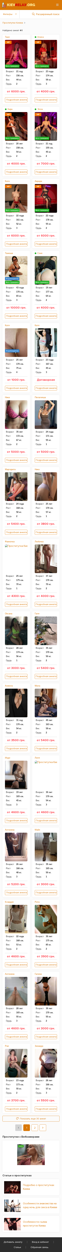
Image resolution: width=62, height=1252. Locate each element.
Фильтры (7, 14)
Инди (7, 758)
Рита (37, 902)
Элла (40, 109)
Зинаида (39, 1046)
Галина (38, 974)
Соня (39, 253)
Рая (7, 1046)
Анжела (9, 686)
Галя (37, 613)
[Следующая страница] (43, 1127)
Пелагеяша (40, 397)
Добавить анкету (13, 1242)
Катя (7, 181)
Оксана (8, 613)
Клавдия (9, 902)
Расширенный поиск (48, 14)
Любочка (39, 541)
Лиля (37, 758)
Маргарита (10, 469)
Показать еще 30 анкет (33, 1118)
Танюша (9, 253)
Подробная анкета (16, 99)
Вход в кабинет (40, 1242)
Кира (9, 109)
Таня (7, 37)
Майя (37, 830)
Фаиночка (10, 541)
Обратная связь (39, 1247)
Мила (37, 686)
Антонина (9, 830)
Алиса (40, 37)
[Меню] (57, 5)
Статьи (17, 1247)
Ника (7, 397)
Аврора (38, 181)
